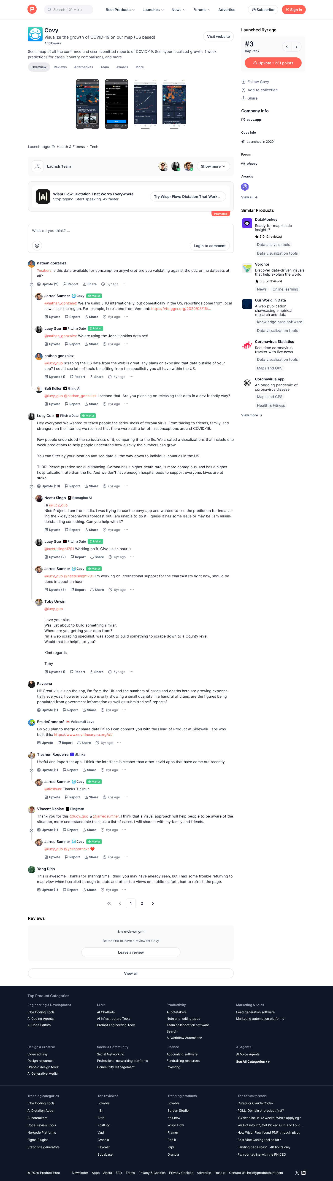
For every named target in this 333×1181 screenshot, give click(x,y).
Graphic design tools (42, 1067)
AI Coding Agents (40, 1018)
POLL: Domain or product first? (261, 1110)
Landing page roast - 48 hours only (264, 1147)
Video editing (37, 1054)
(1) (57, 377)
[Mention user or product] (37, 246)
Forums (199, 9)
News (176, 9)
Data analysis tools (273, 244)
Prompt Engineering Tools (116, 1025)
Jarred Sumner (57, 295)
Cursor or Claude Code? (255, 1103)
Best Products (118, 9)
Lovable (103, 1103)
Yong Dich (46, 868)
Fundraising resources (183, 1061)
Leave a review (131, 952)
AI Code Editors (39, 1025)
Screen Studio (178, 1110)
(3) (57, 590)
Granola (103, 1140)
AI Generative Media (42, 1073)
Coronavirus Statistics (274, 341)
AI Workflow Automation (184, 1038)
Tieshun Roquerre (52, 754)
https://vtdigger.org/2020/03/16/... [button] (181, 308)
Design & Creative (41, 1047)
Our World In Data (270, 300)
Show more (211, 166)
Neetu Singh (55, 497)
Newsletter (80, 1173)
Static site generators (43, 1147)
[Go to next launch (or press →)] (296, 46)
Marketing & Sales (250, 1005)
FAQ (119, 1173)
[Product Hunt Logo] (32, 9)
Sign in (296, 9)
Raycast (103, 1147)
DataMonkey (266, 219)
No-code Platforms (41, 1132)
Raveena (44, 683)
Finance (173, 1047)
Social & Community (112, 1047)
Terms (130, 1173)
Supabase (105, 1154)
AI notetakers (177, 1012)
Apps (96, 1173)
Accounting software (182, 1054)
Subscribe (265, 9)
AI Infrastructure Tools (113, 1018)
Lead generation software (255, 1012)
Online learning (285, 289)
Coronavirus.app (269, 379)
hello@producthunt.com (265, 1173)
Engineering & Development (49, 1005)
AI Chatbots (106, 1012)
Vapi (100, 1132)
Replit (172, 1140)
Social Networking (110, 1054)
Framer (173, 1132)
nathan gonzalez (51, 263)
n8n (100, 1110)
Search (172, 1031)
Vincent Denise (50, 809)
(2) (50, 284)
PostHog (103, 1125)
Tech (94, 146)
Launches (151, 9)
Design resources (40, 1061)
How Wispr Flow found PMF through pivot (269, 1132)
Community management (116, 1067)
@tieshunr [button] (53, 789)
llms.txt (220, 1173)
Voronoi (262, 264)
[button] (139, 67)
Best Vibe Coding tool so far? (259, 1140)
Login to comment (210, 245)
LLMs (101, 1005)
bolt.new (174, 1118)
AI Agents (243, 1047)
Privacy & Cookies (151, 1173)
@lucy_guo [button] (53, 363)
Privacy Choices (181, 1173)
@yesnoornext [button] (76, 849)
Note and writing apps (183, 1018)
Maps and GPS (269, 368)
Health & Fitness (71, 146)
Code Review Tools (41, 1125)
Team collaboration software (188, 1025)
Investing (173, 1067)
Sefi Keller (53, 388)
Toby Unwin (54, 601)
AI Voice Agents (248, 1054)
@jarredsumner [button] (106, 816)
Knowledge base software (279, 322)
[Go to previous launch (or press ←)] (287, 46)
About (107, 1173)
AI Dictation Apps (40, 1110)
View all (131, 973)
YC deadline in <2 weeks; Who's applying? (269, 1118)
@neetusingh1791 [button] (59, 548)
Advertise (226, 9)
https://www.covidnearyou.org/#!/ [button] (83, 734)
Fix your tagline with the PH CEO (262, 1154)
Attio (100, 1118)
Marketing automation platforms (260, 1018)
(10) (51, 486)
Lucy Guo (52, 328)
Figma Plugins (37, 1140)
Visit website (218, 36)
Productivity (176, 1005)
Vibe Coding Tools (40, 1012)
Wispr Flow (176, 1125)
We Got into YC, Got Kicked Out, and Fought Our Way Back (270, 1125)
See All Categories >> (253, 1061)
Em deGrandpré (50, 721)
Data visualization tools (277, 253)
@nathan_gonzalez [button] (60, 303)
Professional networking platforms (122, 1061)
